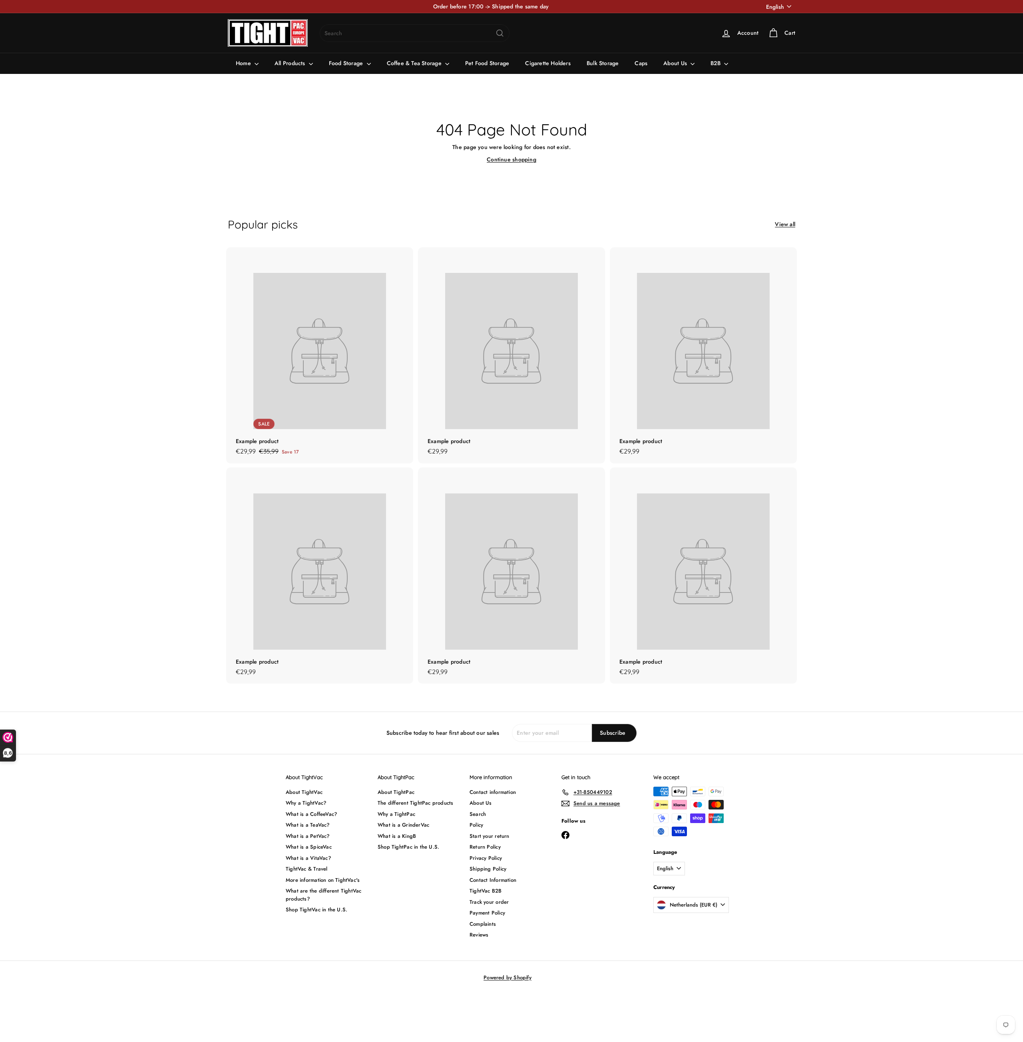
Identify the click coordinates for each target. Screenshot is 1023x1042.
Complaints (483, 924)
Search (478, 814)
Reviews (479, 935)
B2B (716, 63)
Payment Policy (487, 913)
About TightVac (304, 792)
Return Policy (485, 847)
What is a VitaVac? (308, 858)
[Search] (500, 33)
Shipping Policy (488, 869)
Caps (641, 63)
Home (244, 63)
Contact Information (493, 880)
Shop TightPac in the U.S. (408, 847)
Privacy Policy (486, 858)
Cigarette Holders (548, 63)
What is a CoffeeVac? (311, 814)
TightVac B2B (486, 891)
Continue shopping (511, 159)
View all (785, 224)
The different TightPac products (416, 803)
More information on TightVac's (323, 880)
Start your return (490, 836)
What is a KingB (397, 836)
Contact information (493, 792)
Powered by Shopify (507, 977)
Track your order (489, 902)
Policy (476, 825)
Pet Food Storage (487, 63)
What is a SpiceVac (309, 847)
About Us (676, 63)
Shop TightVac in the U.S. (316, 909)
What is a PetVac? (308, 836)
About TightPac (396, 792)
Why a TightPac (396, 814)
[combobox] (415, 33)
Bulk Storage (603, 63)
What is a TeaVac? (308, 825)
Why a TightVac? (306, 803)
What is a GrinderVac (403, 825)
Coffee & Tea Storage (415, 63)
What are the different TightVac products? (324, 895)
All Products (291, 63)
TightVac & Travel (307, 869)
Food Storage (347, 63)
